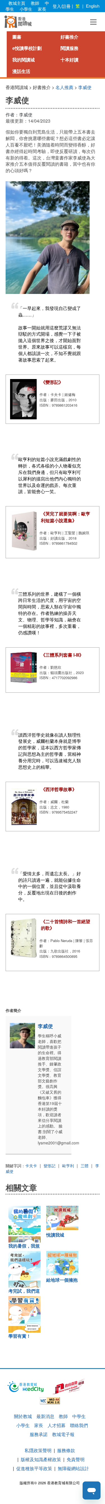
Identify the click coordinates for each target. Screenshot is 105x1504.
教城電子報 (63, 1434)
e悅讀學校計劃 (27, 48)
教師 (35, 3)
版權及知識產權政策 (41, 1459)
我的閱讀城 (23, 59)
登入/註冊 (62, 6)
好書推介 (69, 37)
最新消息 (45, 1416)
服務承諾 (39, 1434)
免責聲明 (76, 1459)
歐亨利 (68, 1165)
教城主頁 (16, 3)
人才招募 (57, 1425)
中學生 (79, 1416)
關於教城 (23, 1416)
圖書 (16, 37)
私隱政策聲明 (38, 1450)
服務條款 (66, 1450)
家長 (42, 9)
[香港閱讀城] (18, 21)
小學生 (26, 9)
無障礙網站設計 (73, 1468)
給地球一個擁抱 (62, 1280)
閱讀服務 (69, 48)
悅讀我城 (55, 1235)
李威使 (85, 87)
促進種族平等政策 (34, 1468)
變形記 (49, 1165)
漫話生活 (21, 71)
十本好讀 (69, 59)
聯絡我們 (79, 1425)
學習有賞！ (19, 1336)
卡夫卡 (31, 1165)
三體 (84, 1165)
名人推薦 (64, 87)
